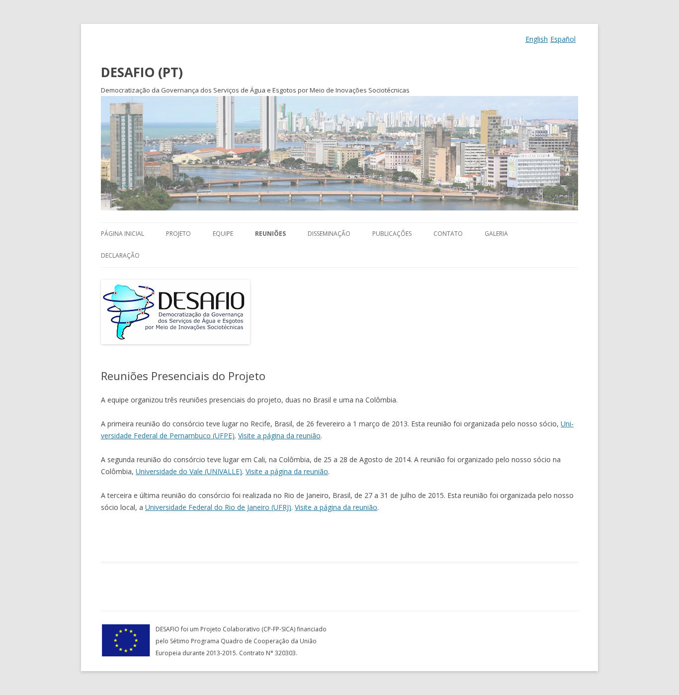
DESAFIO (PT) (142, 72)
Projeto (178, 233)
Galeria (496, 233)
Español (563, 39)
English (536, 39)
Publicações (392, 233)
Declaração (120, 255)
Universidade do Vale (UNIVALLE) (189, 471)
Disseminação (329, 233)
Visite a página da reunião (279, 435)
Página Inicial (122, 233)
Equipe (223, 233)
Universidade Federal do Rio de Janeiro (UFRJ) (218, 507)
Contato (448, 233)
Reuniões (270, 233)
